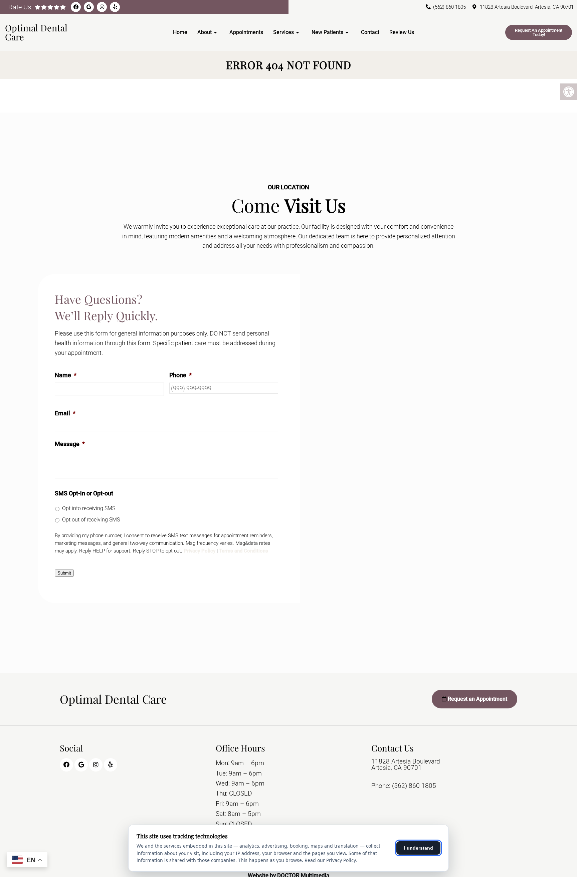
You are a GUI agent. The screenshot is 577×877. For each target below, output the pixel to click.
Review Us (401, 32)
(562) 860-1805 (449, 7)
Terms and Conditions (243, 551)
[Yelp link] (115, 7)
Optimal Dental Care (36, 32)
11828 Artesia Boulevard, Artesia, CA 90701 (527, 7)
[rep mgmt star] (63, 7)
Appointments (246, 32)
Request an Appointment (476, 699)
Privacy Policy (199, 551)
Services (283, 32)
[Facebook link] (76, 7)
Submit (64, 573)
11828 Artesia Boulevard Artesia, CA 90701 (405, 764)
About (204, 32)
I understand (418, 848)
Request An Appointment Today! (538, 32)
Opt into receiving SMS (88, 508)
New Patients (327, 32)
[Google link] (89, 7)
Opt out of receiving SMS (91, 519)
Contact (370, 32)
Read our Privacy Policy (330, 860)
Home (180, 32)
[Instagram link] (102, 7)
